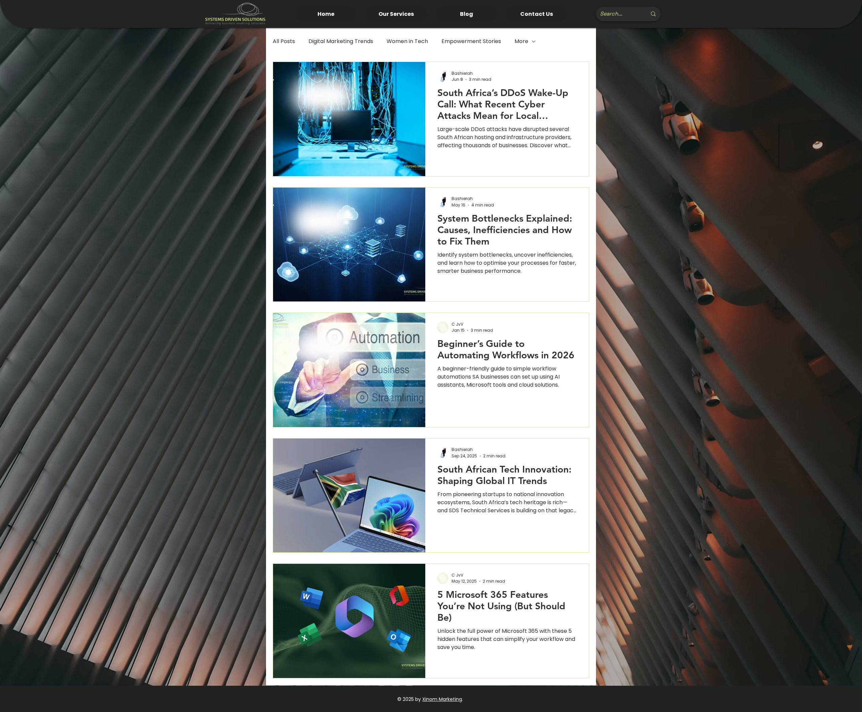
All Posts (284, 41)
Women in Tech (407, 41)
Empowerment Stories (471, 41)
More (521, 41)
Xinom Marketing (442, 699)
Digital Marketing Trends (340, 41)
